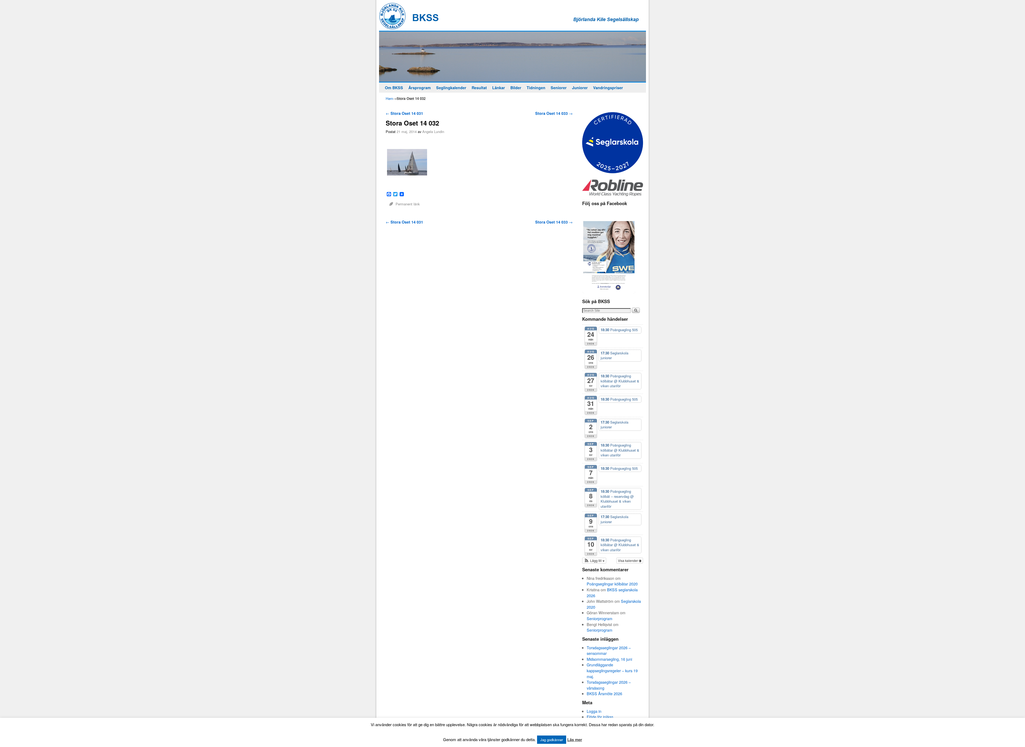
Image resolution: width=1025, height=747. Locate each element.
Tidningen (536, 87)
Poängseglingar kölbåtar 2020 (612, 583)
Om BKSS (394, 87)
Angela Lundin (433, 131)
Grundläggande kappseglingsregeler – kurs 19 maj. (612, 670)
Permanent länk (408, 203)
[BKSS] (512, 57)
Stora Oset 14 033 (554, 113)
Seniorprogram (599, 618)
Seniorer (559, 87)
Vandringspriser (608, 87)
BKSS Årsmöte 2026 (604, 693)
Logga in (594, 711)
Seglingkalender (451, 87)
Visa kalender (628, 560)
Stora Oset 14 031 (404, 113)
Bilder (515, 87)
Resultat (479, 87)
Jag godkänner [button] (551, 739)
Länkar (498, 87)
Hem (389, 98)
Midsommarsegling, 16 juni (609, 659)
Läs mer (574, 739)
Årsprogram (419, 87)
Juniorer (580, 87)
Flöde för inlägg (600, 716)
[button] (594, 560)
